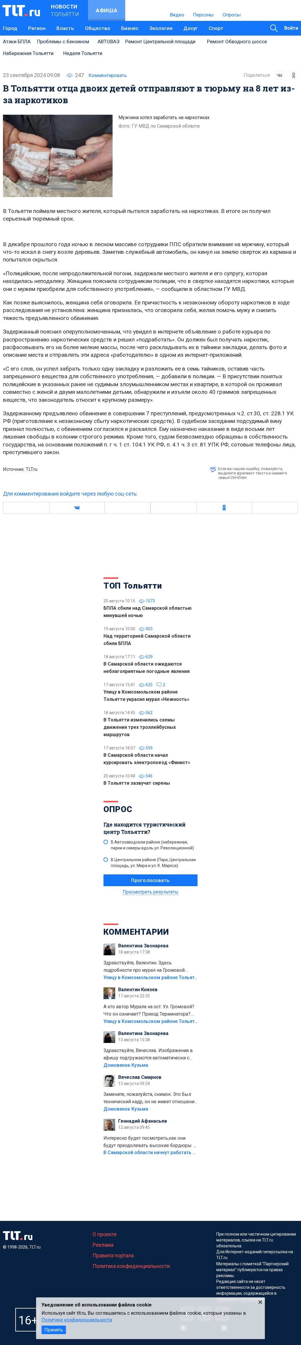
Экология (161, 28)
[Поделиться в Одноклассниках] (291, 75)
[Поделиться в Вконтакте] (277, 75)
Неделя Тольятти (82, 53)
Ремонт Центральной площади (160, 41)
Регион (37, 28)
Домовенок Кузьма (125, 1065)
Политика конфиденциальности (131, 1266)
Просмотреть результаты (150, 892)
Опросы (232, 15)
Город (10, 28)
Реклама (103, 1245)
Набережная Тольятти (28, 53)
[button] (76, 508)
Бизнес (129, 28)
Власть (65, 28)
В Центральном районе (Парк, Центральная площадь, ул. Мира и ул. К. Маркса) (153, 862)
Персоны (203, 15)
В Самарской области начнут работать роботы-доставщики (171, 1152)
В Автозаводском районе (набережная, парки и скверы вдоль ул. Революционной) (152, 845)
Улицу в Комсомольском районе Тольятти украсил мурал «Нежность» (183, 977)
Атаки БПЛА (17, 41)
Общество (97, 28)
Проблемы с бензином (63, 41)
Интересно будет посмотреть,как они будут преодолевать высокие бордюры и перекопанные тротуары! (149, 1142)
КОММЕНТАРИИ (136, 932)
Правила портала (113, 1255)
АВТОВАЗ (108, 41)
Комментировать (107, 75)
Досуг (190, 28)
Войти (291, 28)
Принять (53, 1330)
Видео (177, 15)
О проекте (105, 1234)
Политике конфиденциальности (76, 1320)
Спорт (216, 28)
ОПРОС (117, 809)
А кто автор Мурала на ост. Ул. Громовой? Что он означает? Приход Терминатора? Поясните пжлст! (148, 1011)
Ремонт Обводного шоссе (237, 41)
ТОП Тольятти (132, 586)
